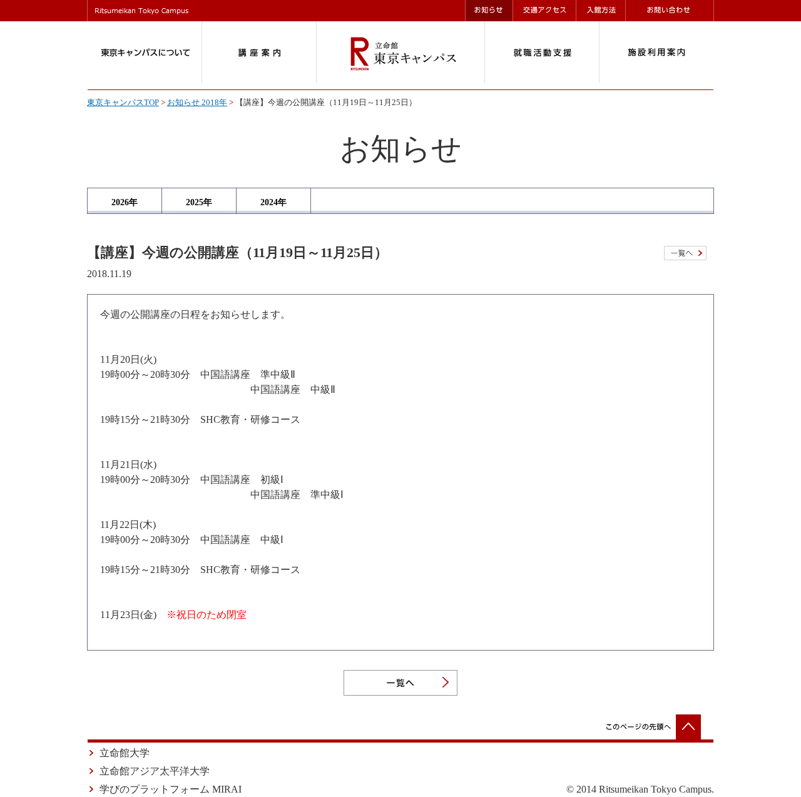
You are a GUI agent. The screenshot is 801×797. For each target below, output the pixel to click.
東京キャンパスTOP (123, 102)
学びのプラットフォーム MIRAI (170, 789)
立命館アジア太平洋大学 (154, 771)
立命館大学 (124, 753)
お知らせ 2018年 (197, 102)
